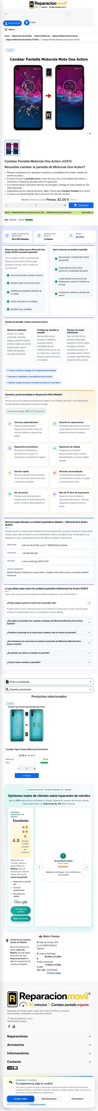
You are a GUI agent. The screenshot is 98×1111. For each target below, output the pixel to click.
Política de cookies (38, 1104)
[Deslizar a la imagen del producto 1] (12, 147)
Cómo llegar (54, 973)
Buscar (67, 13)
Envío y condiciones (19, 682)
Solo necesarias (49, 1099)
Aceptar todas (20, 1099)
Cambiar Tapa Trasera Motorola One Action (27, 749)
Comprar (81, 205)
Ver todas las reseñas (20, 910)
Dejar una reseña (20, 918)
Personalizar (77, 1099)
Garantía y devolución (20, 689)
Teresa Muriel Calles (63, 861)
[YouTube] (13, 1026)
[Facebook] (9, 1026)
